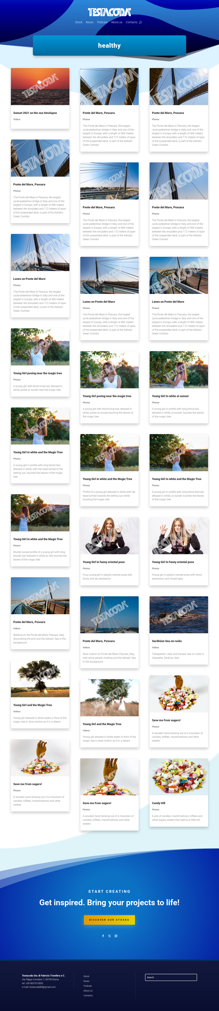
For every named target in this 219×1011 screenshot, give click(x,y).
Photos (17, 191)
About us (116, 22)
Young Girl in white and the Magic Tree (38, 452)
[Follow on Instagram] (115, 936)
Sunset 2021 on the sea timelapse (35, 113)
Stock (78, 22)
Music (90, 22)
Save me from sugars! (27, 784)
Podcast (102, 22)
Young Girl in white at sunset (170, 396)
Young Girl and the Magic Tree (32, 705)
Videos (16, 119)
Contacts (131, 22)
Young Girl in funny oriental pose (104, 562)
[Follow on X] (109, 936)
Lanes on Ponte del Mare (29, 278)
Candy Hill (158, 803)
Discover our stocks (109, 920)
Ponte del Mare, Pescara (29, 184)
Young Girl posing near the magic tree (37, 373)
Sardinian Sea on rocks (167, 641)
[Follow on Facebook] (103, 936)
